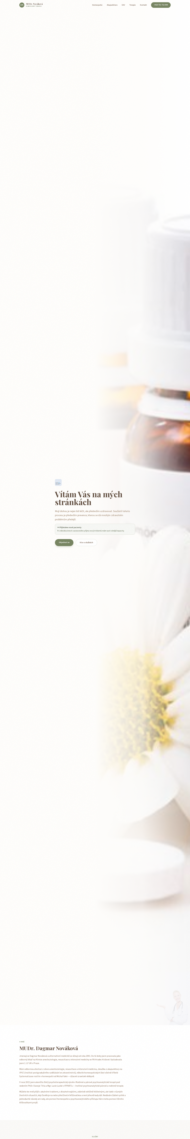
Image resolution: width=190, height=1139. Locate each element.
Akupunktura (112, 5)
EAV (123, 5)
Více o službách (86, 542)
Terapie (132, 5)
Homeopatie (97, 5)
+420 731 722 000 (161, 5)
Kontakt (143, 5)
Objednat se (64, 542)
